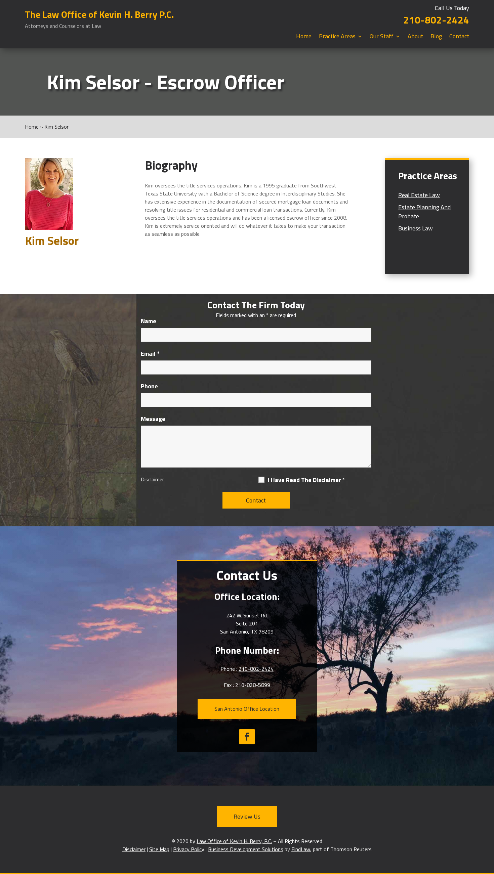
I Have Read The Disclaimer (306, 480)
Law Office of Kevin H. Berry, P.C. (234, 841)
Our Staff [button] (382, 37)
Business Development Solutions (245, 849)
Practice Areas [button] (337, 37)
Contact (459, 37)
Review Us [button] (247, 816)
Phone (149, 386)
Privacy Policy (188, 849)
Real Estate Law (419, 195)
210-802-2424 (436, 20)
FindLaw (300, 849)
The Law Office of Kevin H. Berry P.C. (99, 18)
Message (153, 418)
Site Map (159, 849)
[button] (487, 825)
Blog (436, 37)
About (415, 37)
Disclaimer (152, 479)
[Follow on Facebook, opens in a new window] (247, 736)
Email (150, 353)
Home (304, 37)
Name (148, 320)
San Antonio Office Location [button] (246, 709)
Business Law (415, 228)
